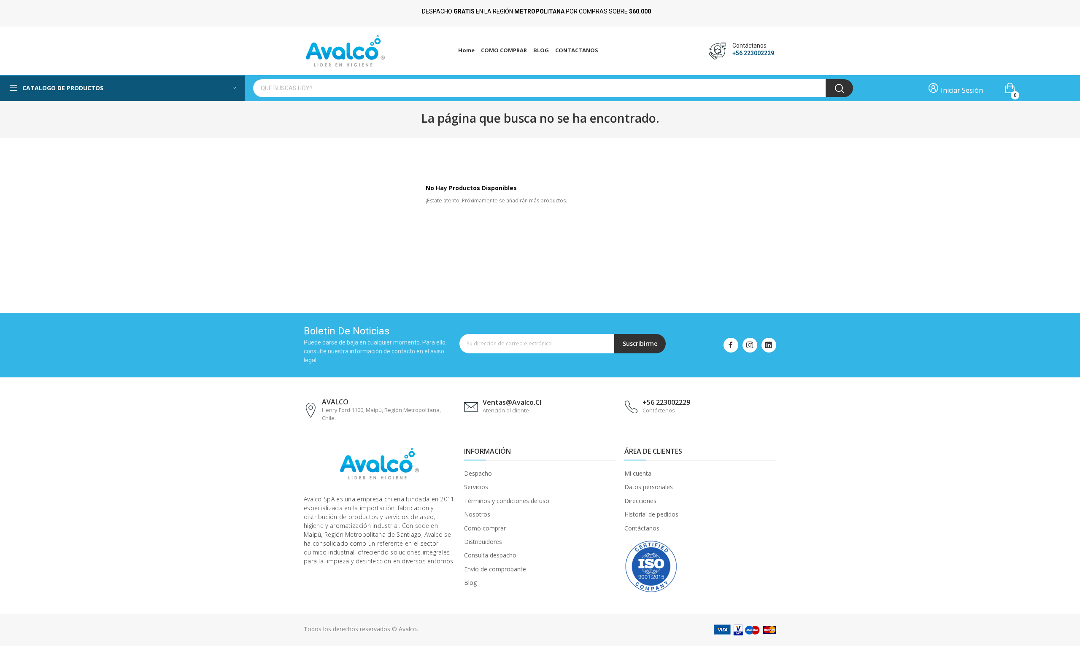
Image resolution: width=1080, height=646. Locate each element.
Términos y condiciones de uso (506, 501)
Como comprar (485, 528)
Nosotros (477, 514)
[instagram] (749, 345)
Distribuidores (483, 542)
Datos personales (648, 487)
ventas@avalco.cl (512, 402)
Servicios (476, 487)
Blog (470, 583)
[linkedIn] (768, 345)
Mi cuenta (637, 473)
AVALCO (335, 401)
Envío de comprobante (495, 569)
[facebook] (731, 345)
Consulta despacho (490, 555)
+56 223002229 (753, 53)
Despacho (478, 473)
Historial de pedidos (651, 514)
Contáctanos (641, 528)
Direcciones (640, 501)
